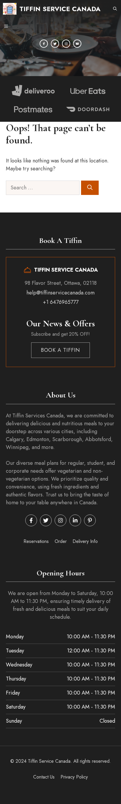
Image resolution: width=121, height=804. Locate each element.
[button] (115, 9)
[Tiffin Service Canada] (9, 9)
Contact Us (44, 777)
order (61, 541)
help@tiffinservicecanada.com (60, 292)
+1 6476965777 (60, 302)
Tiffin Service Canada (59, 8)
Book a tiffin (60, 350)
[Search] (90, 188)
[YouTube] (77, 44)
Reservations (36, 541)
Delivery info (85, 541)
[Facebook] (44, 44)
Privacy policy (74, 777)
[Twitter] (55, 44)
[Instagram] (66, 44)
